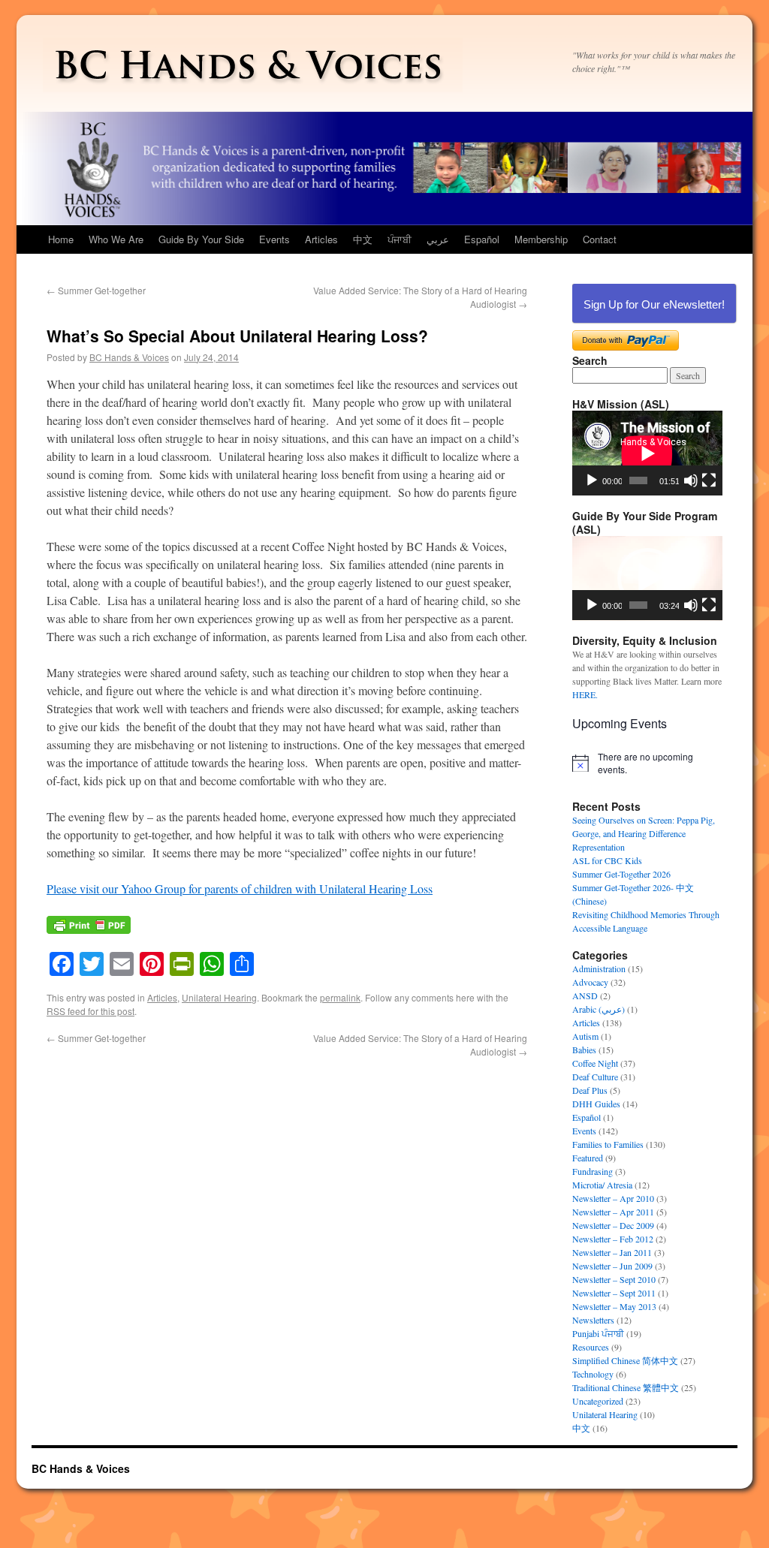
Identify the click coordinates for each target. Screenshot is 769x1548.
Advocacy (590, 982)
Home (61, 239)
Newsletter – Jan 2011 (612, 1252)
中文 (362, 239)
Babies (584, 1050)
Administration (599, 968)
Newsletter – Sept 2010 (614, 1279)
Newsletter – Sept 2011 (614, 1293)
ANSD (585, 995)
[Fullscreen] (708, 480)
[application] (647, 453)
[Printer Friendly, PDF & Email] (89, 932)
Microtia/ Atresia (602, 1185)
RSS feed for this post (90, 1010)
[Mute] (690, 480)
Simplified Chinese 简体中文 (625, 1360)
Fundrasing (592, 1171)
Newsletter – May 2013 (614, 1306)
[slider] (638, 605)
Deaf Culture (595, 1077)
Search (590, 360)
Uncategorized (597, 1401)
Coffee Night (595, 1063)
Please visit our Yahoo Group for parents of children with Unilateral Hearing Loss (240, 888)
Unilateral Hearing (219, 997)
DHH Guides (596, 1104)
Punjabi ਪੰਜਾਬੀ (598, 1333)
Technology (593, 1374)
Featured (587, 1158)
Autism (585, 1036)
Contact (600, 239)
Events (274, 239)
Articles (321, 239)
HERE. (585, 694)
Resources (590, 1347)
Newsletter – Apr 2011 (613, 1212)
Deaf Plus (590, 1090)
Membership (541, 239)
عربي (438, 239)
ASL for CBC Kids (607, 860)
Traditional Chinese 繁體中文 (625, 1387)
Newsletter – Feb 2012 (612, 1239)
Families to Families (608, 1144)
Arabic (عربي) (598, 1009)
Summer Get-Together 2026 (621, 874)
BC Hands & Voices (129, 357)
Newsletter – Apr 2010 (613, 1198)
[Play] (591, 480)
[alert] (647, 763)
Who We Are (116, 239)
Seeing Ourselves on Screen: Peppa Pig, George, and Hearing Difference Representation (643, 833)
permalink (340, 997)
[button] (647, 578)
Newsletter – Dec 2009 (613, 1225)
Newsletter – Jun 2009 (612, 1266)
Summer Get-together (96, 290)
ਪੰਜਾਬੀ (400, 239)
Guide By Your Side (201, 239)
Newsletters (593, 1320)
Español (481, 239)
